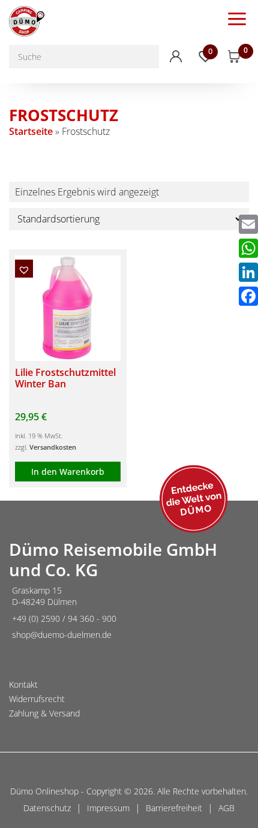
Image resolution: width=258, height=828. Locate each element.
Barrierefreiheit (174, 808)
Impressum (108, 808)
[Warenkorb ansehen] (234, 57)
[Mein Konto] (176, 56)
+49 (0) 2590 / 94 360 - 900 (64, 618)
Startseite (31, 131)
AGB (226, 808)
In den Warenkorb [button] (67, 471)
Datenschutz (47, 808)
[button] (24, 269)
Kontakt (23, 684)
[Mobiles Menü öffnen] (237, 18)
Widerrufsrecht (37, 698)
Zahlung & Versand (44, 713)
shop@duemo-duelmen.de (62, 634)
